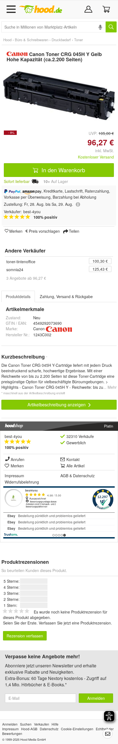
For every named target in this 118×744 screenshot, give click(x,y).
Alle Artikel (75, 465)
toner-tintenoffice (20, 261)
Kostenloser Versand (96, 157)
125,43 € (100, 269)
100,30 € (100, 261)
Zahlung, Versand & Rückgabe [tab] (66, 296)
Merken (16, 230)
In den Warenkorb (62, 170)
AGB (64, 475)
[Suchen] (111, 26)
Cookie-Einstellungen (77, 728)
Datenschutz (84, 475)
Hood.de (40, 9)
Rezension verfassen (25, 635)
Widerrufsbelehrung (22, 482)
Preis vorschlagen (44, 230)
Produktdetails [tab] (18, 296)
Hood (7, 39)
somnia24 (14, 269)
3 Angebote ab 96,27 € (26, 278)
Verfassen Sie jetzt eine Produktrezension (75, 623)
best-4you (13, 436)
